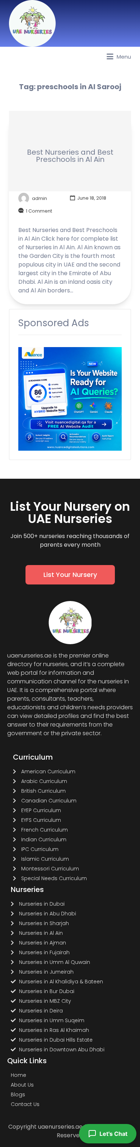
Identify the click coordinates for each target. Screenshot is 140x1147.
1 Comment (39, 211)
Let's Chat (113, 1133)
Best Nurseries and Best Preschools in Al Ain (70, 155)
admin (39, 198)
